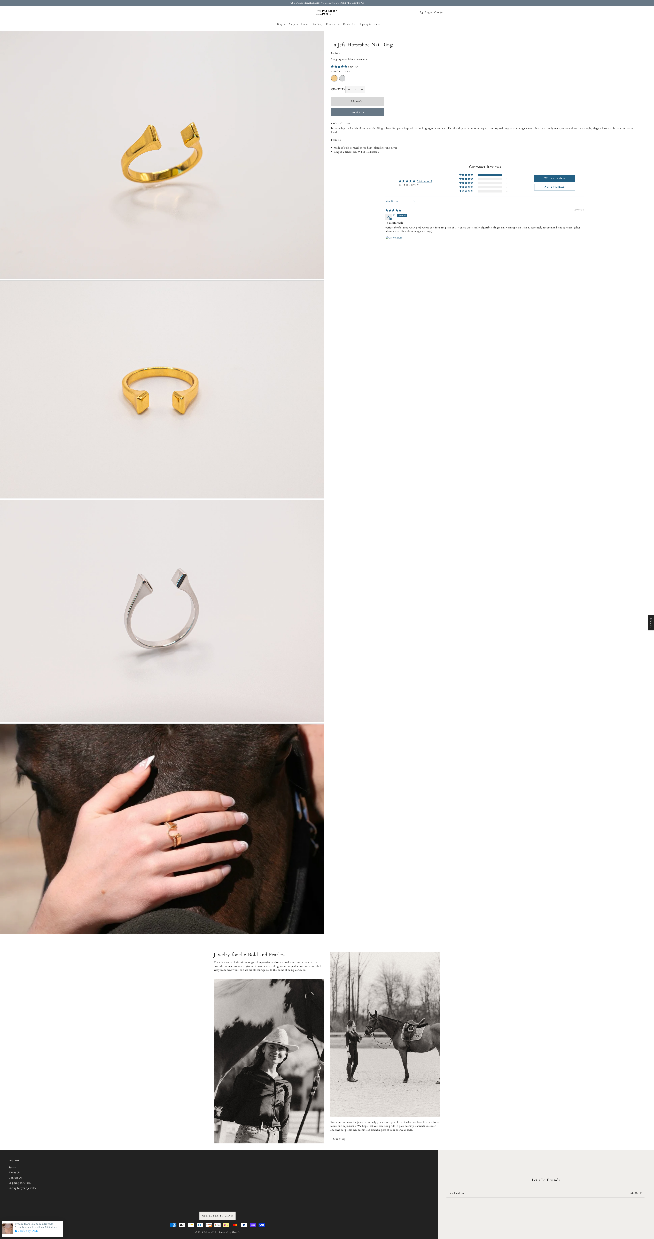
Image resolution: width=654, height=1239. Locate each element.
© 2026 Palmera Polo (206, 1232)
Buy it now (357, 112)
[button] (339, 66)
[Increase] (362, 89)
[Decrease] (349, 89)
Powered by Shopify (229, 1232)
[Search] (421, 12)
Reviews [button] (651, 623)
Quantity (338, 89)
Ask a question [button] (554, 187)
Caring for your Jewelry (22, 1188)
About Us (14, 1172)
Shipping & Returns (20, 1182)
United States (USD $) (217, 1215)
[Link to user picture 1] (393, 244)
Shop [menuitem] (292, 24)
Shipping (336, 59)
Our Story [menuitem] (317, 24)
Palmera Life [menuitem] (333, 24)
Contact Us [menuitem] (349, 24)
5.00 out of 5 (424, 181)
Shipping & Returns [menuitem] (369, 24)
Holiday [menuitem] (278, 24)
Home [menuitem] (304, 24)
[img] (393, 210)
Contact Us (15, 1177)
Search (12, 1167)
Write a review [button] (554, 178)
